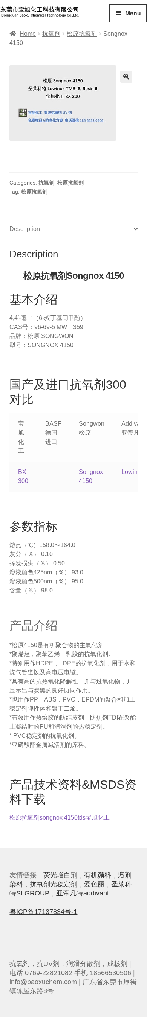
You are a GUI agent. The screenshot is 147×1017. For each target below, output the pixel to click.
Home (28, 34)
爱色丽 (94, 884)
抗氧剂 (51, 34)
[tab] (73, 229)
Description (24, 229)
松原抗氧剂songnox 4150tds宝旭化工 (59, 817)
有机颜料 (97, 875)
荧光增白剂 (60, 875)
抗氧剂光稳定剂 (53, 884)
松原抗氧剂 (82, 34)
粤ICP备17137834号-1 (43, 911)
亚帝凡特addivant (82, 893)
